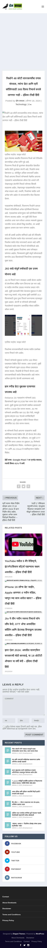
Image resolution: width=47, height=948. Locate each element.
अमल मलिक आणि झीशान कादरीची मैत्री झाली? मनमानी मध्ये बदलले (26, 793)
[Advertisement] (23, 37)
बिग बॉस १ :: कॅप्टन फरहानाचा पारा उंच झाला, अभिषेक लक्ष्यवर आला (26, 803)
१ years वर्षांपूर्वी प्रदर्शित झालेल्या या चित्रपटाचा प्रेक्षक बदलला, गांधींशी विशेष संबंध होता (27, 782)
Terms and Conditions (11, 914)
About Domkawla (9, 903)
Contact (5, 897)
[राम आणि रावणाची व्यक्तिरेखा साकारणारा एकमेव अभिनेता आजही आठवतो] (8, 761)
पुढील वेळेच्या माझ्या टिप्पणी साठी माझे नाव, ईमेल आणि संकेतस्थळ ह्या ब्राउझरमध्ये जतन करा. (22, 727)
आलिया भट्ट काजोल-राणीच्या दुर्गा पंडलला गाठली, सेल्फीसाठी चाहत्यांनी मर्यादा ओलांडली (26, 814)
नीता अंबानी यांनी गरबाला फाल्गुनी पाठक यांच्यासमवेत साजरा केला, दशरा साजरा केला (25, 750)
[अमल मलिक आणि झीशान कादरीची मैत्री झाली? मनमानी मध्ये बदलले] (8, 793)
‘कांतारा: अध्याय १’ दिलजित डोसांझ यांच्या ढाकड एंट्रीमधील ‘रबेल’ (26, 825)
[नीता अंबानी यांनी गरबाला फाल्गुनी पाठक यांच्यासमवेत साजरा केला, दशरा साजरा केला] (8, 750)
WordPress (40, 934)
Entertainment (27, 753)
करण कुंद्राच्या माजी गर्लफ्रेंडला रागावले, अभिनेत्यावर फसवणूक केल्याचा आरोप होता (24, 771)
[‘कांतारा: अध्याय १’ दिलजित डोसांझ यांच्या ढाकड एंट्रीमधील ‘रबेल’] (8, 825)
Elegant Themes (19, 934)
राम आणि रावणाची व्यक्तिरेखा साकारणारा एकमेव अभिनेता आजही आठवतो (26, 761)
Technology (21, 104)
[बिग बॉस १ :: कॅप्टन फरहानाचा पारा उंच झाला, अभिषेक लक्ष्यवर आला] (8, 804)
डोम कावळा (20, 101)
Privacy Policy (8, 920)
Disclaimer (6, 908)
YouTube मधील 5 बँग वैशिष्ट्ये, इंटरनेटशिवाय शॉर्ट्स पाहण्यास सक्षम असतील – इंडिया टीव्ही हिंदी (22, 567)
